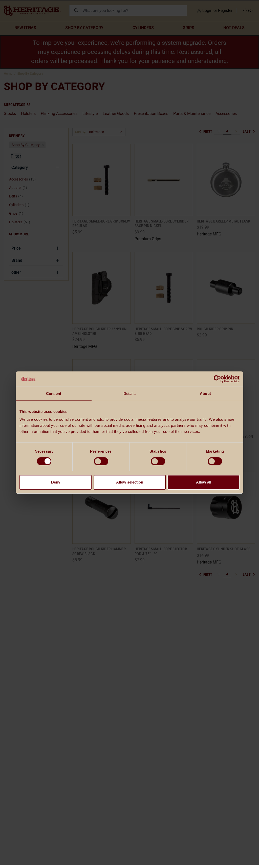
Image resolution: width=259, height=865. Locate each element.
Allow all (203, 482)
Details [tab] (129, 393)
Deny (55, 482)
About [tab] (205, 393)
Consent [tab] (53, 393)
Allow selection (129, 482)
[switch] (101, 461)
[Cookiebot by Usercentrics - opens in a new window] (217, 379)
